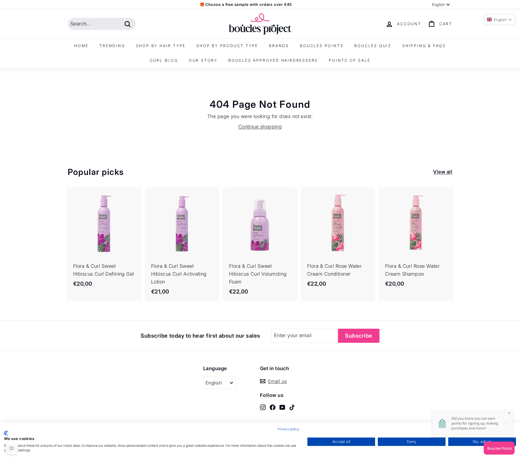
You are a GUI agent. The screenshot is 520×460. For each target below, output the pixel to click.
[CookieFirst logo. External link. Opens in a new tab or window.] (6, 433)
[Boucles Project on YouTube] (282, 407)
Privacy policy (288, 429)
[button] (499, 19)
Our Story (203, 60)
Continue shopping (260, 126)
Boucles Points (321, 45)
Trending (112, 45)
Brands (279, 45)
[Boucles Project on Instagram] (263, 407)
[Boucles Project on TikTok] (292, 407)
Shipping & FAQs (424, 45)
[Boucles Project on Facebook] (272, 407)
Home (81, 45)
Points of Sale (349, 60)
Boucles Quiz (372, 45)
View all (442, 172)
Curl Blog (164, 60)
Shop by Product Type (227, 45)
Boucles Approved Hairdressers (273, 60)
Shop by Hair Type (161, 45)
